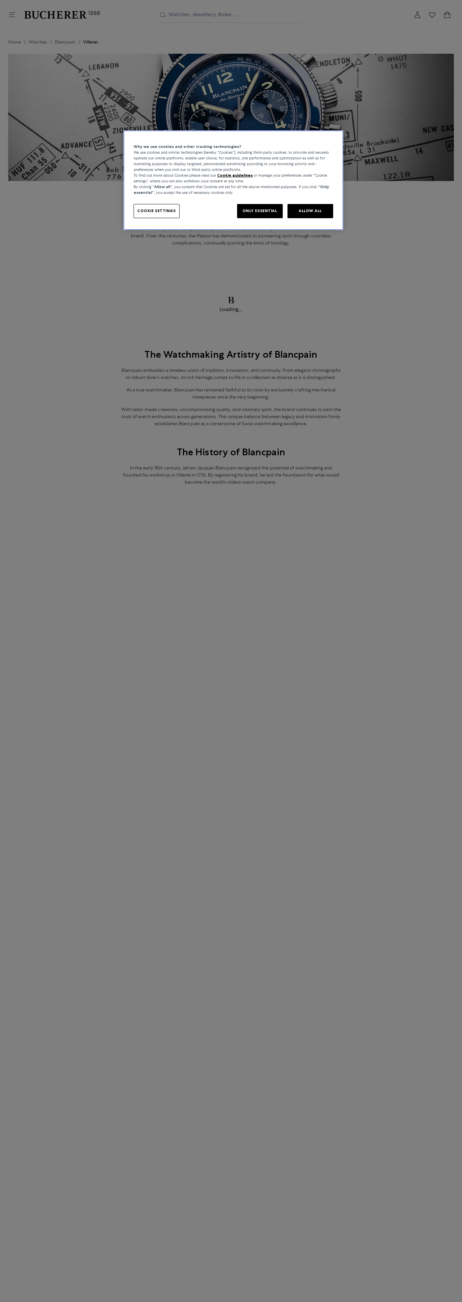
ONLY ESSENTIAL (259, 210)
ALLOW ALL (310, 210)
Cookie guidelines (235, 175)
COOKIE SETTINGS (156, 210)
